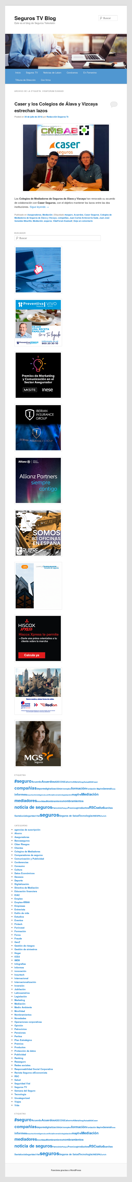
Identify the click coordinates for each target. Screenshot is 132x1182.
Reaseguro (20, 1061)
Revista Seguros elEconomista (30, 1072)
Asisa (86, 781)
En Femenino (90, 72)
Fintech (18, 924)
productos (83, 808)
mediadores (25, 800)
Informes (19, 967)
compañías (63, 217)
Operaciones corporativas (28, 1021)
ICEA (17, 956)
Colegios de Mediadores (27, 851)
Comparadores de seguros (28, 855)
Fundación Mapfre (94, 788)
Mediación (47, 214)
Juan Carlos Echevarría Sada (84, 217)
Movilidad (19, 1011)
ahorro (69, 781)
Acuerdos (78, 214)
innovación (20, 971)
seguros (48, 220)
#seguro (69, 214)
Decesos (18, 876)
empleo (67, 788)
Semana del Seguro (24, 1090)
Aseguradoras (34, 214)
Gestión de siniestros (25, 949)
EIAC (17, 895)
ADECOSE (60, 781)
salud (100, 807)
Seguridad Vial (33, 815)
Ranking (18, 1058)
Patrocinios (20, 1029)
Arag (81, 781)
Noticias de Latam (52, 72)
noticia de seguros (33, 807)
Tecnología (85, 815)
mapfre (76, 794)
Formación (20, 931)
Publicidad (20, 1054)
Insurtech (31, 794)
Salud (17, 1079)
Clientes (18, 847)
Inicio (18, 72)
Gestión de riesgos (24, 945)
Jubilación (20, 989)
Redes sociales (22, 1065)
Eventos (18, 920)
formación (78, 788)
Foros (17, 934)
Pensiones (20, 1032)
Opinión (18, 1025)
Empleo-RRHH (22, 902)
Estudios (19, 916)
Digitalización (21, 884)
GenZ (17, 942)
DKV (62, 788)
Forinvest (19, 927)
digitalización (52, 788)
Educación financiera (25, 891)
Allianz (76, 781)
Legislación (20, 996)
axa (91, 781)
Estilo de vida (21, 913)
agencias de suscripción (27, 829)
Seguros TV (32, 72)
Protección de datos (25, 1050)
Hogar (17, 953)
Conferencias (21, 862)
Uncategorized (22, 1098)
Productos (19, 1047)
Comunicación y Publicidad (29, 858)
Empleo (18, 898)
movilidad (41, 801)
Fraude (18, 938)
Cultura (18, 869)
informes (20, 794)
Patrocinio (57, 808)
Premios (72, 807)
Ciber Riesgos (21, 844)
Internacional (21, 978)
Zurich (103, 816)
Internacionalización (25, 982)
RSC (92, 807)
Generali (107, 788)
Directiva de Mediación (26, 887)
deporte (41, 788)
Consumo (19, 866)
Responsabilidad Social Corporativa (33, 1069)
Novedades (20, 1018)
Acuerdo (37, 781)
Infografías (20, 963)
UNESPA (96, 815)
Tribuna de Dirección (25, 80)
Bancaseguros (22, 840)
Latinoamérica (22, 992)
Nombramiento (54, 801)
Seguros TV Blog (35, 18)
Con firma (46, 80)
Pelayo (65, 808)
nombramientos (73, 801)
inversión (57, 794)
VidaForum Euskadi (62, 220)
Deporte (18, 880)
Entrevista (19, 909)
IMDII (17, 960)
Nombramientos (22, 1014)
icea (113, 788)
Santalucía (20, 815)
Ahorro (18, 833)
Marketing (19, 1000)
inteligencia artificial (44, 794)
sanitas (108, 807)
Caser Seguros (91, 214)
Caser (95, 782)
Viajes (17, 1101)
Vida (16, 1105)
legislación (67, 794)
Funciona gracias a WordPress (66, 1170)
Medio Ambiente (23, 1007)
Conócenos (72, 72)
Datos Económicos (24, 873)
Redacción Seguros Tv (58, 116)
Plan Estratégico (23, 1040)
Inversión (19, 985)
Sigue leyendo (39, 206)
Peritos (18, 1036)
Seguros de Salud (69, 815)
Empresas (19, 905)
